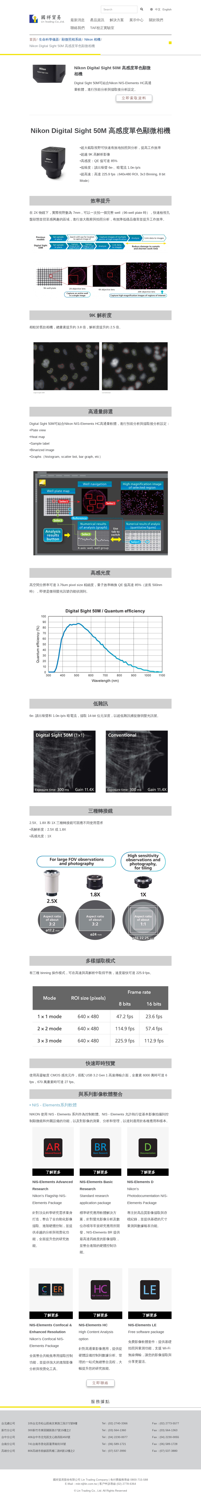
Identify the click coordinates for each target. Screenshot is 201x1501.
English (167, 9)
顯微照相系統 (72, 39)
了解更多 (53, 1172)
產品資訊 (97, 20)
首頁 (32, 39)
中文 (158, 9)
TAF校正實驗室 (102, 28)
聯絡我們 (77, 28)
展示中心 (136, 20)
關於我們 (156, 20)
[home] (47, 19)
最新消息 (77, 20)
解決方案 (117, 20)
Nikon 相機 (92, 39)
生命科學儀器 (49, 39)
